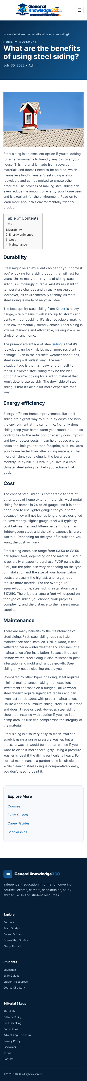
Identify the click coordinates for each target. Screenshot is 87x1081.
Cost (12, 239)
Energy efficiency (21, 234)
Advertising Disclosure (17, 1035)
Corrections (10, 1029)
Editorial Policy (12, 1017)
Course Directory (14, 987)
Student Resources (15, 981)
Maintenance (18, 244)
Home (7, 34)
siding (57, 344)
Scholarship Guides (15, 940)
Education (9, 969)
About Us (9, 1011)
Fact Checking (12, 1023)
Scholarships (17, 832)
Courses (14, 806)
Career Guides (19, 823)
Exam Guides (18, 815)
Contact (8, 1059)
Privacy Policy (11, 1041)
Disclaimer (9, 1047)
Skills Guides (11, 975)
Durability (15, 229)
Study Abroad (12, 946)
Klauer (60, 309)
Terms (7, 1053)
